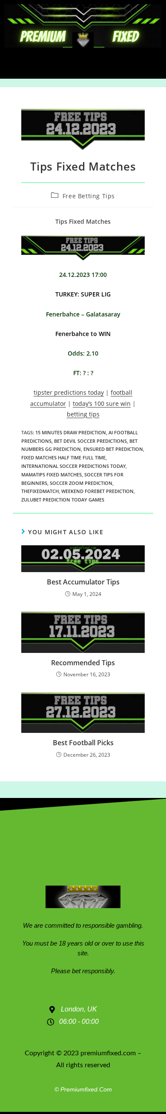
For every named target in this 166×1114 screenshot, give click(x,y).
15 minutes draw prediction (70, 432)
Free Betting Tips (89, 196)
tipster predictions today (69, 392)
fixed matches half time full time (63, 457)
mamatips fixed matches (51, 474)
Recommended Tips (83, 662)
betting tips (83, 414)
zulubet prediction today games (62, 499)
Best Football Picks (83, 742)
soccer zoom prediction (81, 483)
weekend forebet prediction (97, 491)
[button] (83, 63)
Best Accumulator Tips (83, 582)
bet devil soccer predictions (90, 441)
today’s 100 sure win (102, 403)
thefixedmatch (40, 491)
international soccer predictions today (73, 466)
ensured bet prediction (113, 449)
